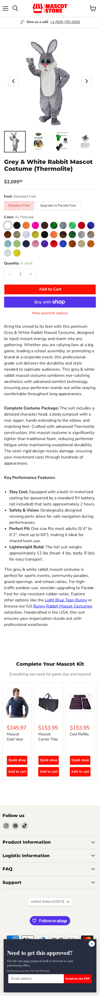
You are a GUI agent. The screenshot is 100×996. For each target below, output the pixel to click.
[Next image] (87, 81)
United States (47, 901)
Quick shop (17, 760)
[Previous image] (13, 81)
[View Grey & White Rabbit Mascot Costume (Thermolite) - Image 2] (38, 141)
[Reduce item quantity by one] (10, 274)
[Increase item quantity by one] (31, 274)
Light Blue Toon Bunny (66, 600)
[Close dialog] (92, 944)
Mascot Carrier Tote (48, 737)
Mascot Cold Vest (15, 737)
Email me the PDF (78, 978)
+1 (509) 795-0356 (65, 22)
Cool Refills (79, 734)
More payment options (50, 313)
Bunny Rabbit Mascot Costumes (62, 606)
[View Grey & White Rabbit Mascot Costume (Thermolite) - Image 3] (62, 141)
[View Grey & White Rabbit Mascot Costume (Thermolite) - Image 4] (85, 141)
